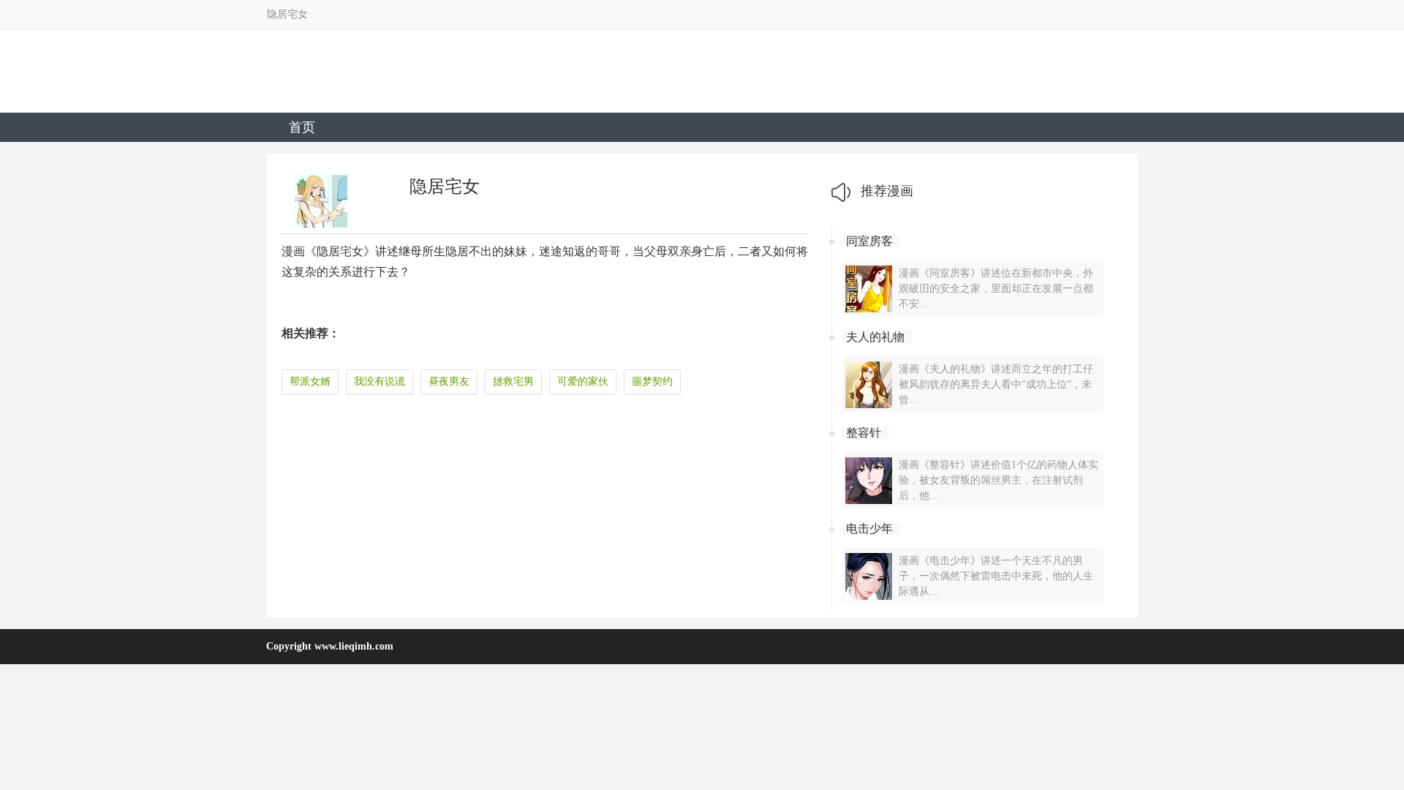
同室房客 (869, 241)
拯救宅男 (513, 381)
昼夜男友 (449, 381)
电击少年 (869, 528)
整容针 (863, 432)
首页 (302, 127)
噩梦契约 (652, 381)
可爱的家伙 (582, 381)
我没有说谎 (379, 381)
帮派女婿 (310, 381)
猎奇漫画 (360, 77)
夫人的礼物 (875, 337)
